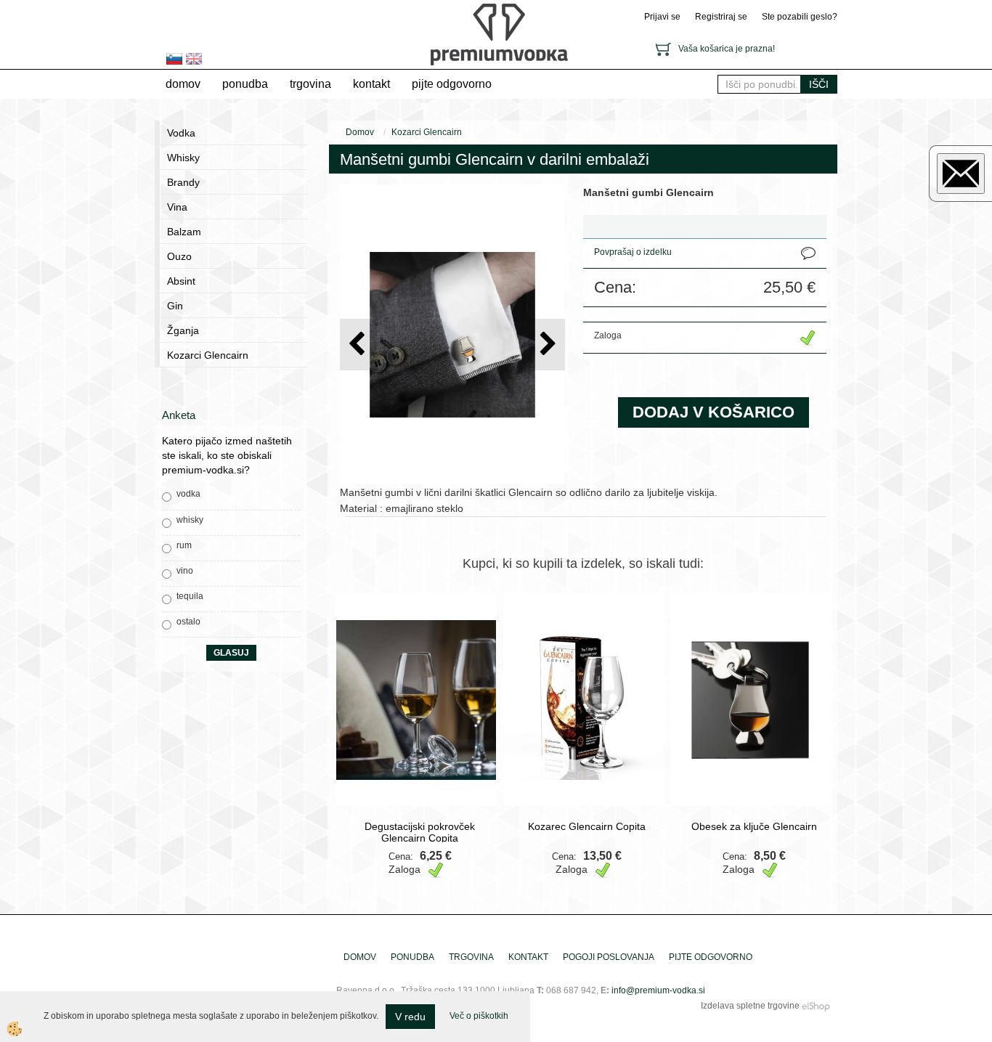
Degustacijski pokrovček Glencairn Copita (420, 832)
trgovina (310, 84)
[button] (546, 344)
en (194, 59)
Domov (183, 84)
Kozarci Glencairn (426, 132)
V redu (410, 1016)
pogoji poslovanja (608, 957)
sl (174, 59)
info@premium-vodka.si (658, 990)
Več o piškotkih (479, 1016)
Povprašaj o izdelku (633, 252)
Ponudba (245, 84)
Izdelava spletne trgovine (750, 1006)
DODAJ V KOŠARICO (713, 412)
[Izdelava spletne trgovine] (816, 1006)
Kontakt (371, 84)
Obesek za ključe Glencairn (754, 826)
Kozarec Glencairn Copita (587, 826)
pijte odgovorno (452, 84)
